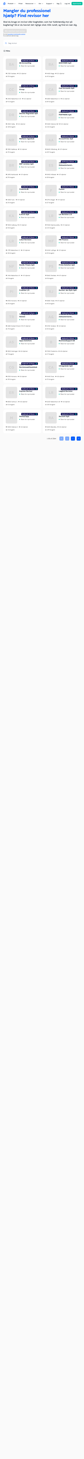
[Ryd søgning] (78, 43)
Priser (21, 3)
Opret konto (77, 3)
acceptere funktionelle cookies (16, 34)
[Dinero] (4, 3)
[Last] (79, 439)
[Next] (73, 439)
